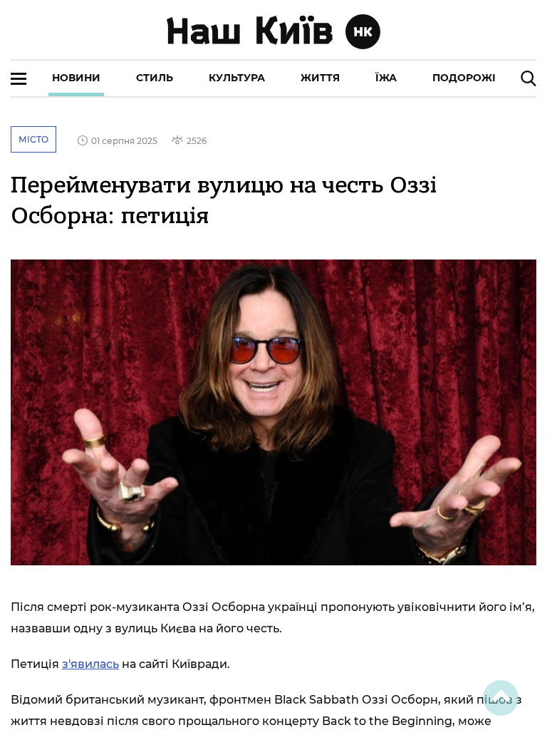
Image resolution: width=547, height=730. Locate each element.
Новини (76, 77)
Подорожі (464, 77)
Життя (320, 77)
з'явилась (90, 664)
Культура (237, 77)
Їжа (386, 77)
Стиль (154, 77)
